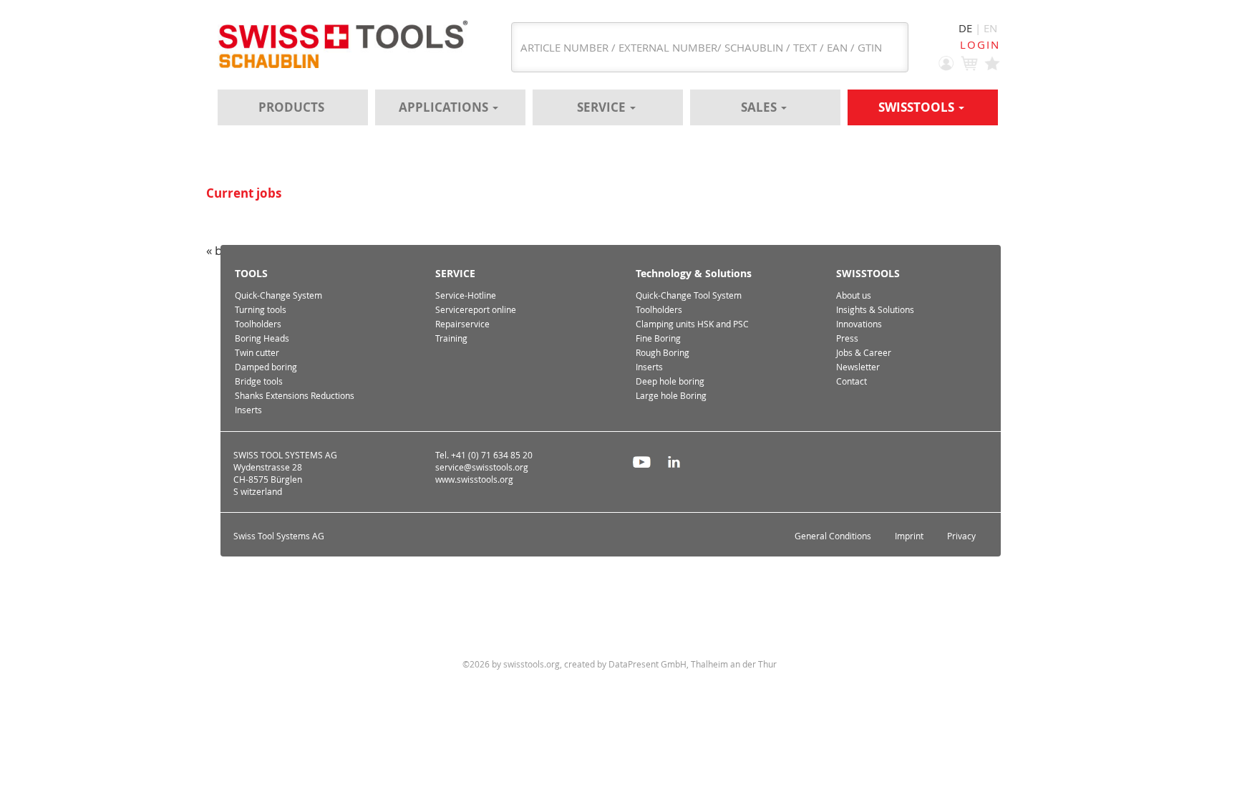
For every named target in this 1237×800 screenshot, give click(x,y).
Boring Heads (262, 338)
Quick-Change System (278, 295)
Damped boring (266, 367)
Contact (851, 381)
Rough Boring (662, 353)
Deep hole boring (670, 381)
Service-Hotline (465, 295)
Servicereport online (475, 310)
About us (853, 295)
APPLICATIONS (445, 107)
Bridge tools (259, 381)
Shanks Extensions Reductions (294, 396)
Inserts (248, 410)
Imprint (909, 536)
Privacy (961, 536)
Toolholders (258, 324)
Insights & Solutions (875, 310)
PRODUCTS (291, 107)
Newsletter (858, 367)
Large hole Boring (671, 396)
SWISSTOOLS (917, 107)
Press (847, 338)
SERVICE (603, 107)
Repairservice (462, 324)
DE (965, 28)
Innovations (859, 324)
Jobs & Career (863, 353)
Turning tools (260, 310)
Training (451, 338)
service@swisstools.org (481, 467)
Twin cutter (257, 353)
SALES (760, 107)
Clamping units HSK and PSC (692, 324)
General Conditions (833, 536)
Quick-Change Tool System (689, 295)
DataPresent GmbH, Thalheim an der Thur (692, 664)
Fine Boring (658, 338)
